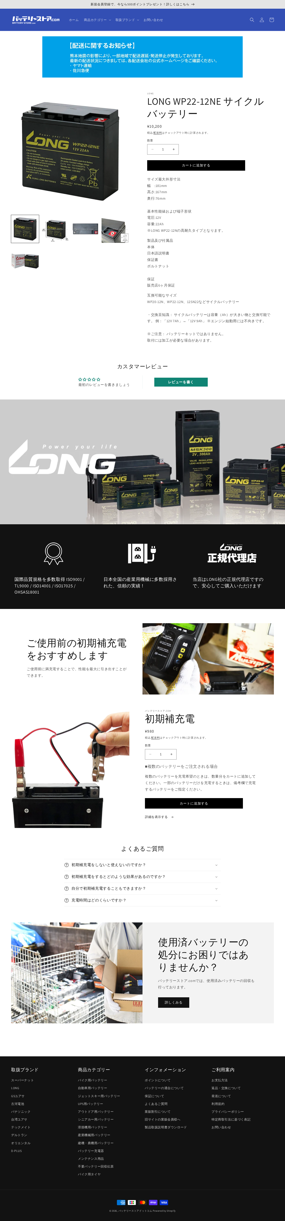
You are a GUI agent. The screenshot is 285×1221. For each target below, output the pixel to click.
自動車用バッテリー (92, 1088)
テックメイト (21, 1127)
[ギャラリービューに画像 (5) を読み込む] (25, 259)
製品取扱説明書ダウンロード (166, 1127)
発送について (221, 1096)
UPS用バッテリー (90, 1104)
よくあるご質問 (156, 1104)
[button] (97, 20)
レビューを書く (181, 382)
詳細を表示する (157, 817)
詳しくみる (174, 1002)
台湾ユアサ (19, 1119)
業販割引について (158, 1112)
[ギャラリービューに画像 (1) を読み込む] (25, 229)
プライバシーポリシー (228, 1112)
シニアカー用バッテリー (96, 1119)
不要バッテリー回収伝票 (96, 1166)
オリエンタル (21, 1143)
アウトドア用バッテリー (96, 1112)
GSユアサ (18, 1096)
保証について (154, 1096)
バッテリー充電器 (91, 1151)
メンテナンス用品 (91, 1159)
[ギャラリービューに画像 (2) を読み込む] (55, 229)
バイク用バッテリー (92, 1080)
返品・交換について (226, 1088)
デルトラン (19, 1135)
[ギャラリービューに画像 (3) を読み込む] (85, 229)
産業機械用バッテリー (94, 1135)
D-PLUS (16, 1151)
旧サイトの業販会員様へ (163, 1119)
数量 (150, 140)
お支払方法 (220, 1080)
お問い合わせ (221, 1127)
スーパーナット (22, 1080)
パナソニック (21, 1112)
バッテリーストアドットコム (135, 1210)
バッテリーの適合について (164, 1088)
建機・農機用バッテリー (96, 1143)
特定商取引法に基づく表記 (231, 1119)
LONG (15, 1088)
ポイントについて (158, 1080)
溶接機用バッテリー (92, 1127)
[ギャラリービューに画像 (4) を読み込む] (115, 229)
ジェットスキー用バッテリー (99, 1096)
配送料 (157, 132)
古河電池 (17, 1104)
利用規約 (218, 1104)
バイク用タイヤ (89, 1174)
